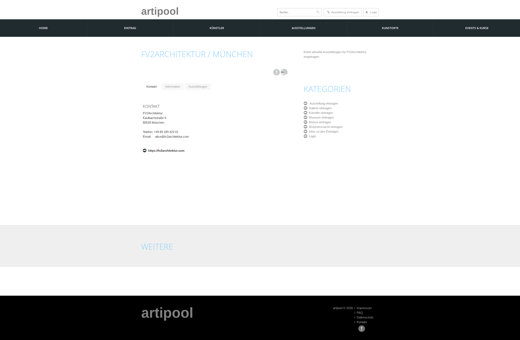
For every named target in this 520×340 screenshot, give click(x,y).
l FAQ (358, 312)
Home (43, 28)
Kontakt (151, 86)
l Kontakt (360, 322)
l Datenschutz (364, 317)
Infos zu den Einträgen (323, 131)
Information (172, 86)
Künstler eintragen (320, 112)
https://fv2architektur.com (165, 150)
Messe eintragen (319, 122)
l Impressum (363, 308)
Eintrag (130, 28)
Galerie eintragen (319, 108)
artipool (160, 11)
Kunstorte (390, 28)
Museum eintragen (320, 117)
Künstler (217, 28)
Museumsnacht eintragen (325, 127)
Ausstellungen (303, 28)
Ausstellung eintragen (344, 12)
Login (371, 12)
